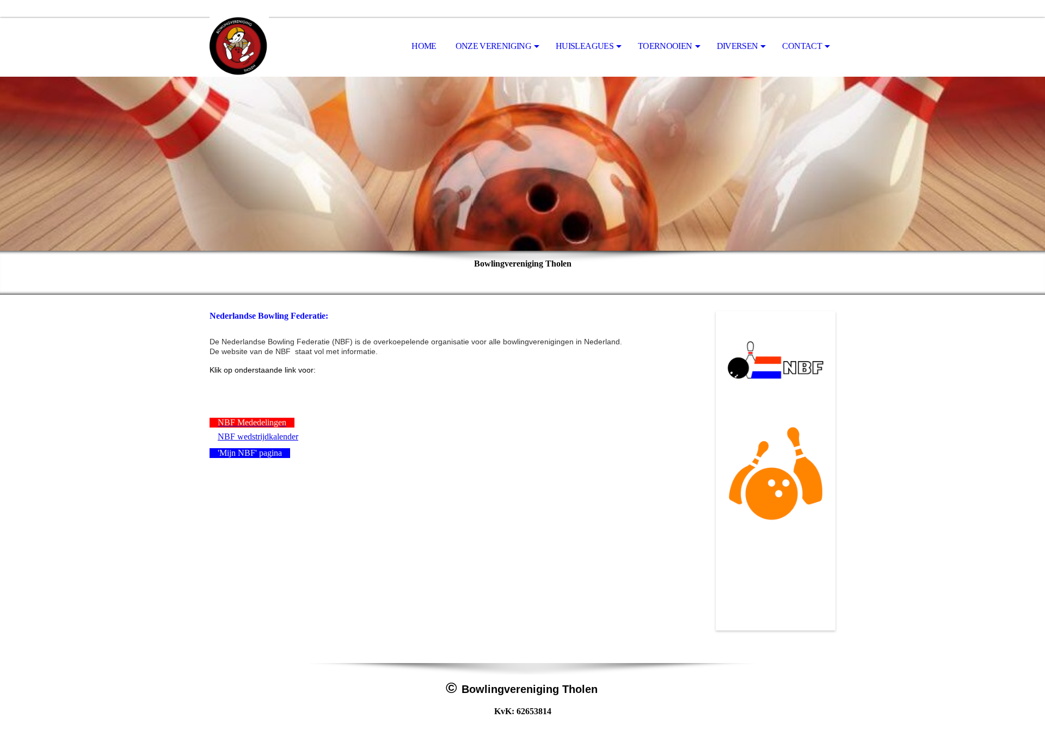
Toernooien (665, 46)
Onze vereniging (493, 46)
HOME (423, 46)
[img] (264, 47)
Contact (802, 46)
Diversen (737, 46)
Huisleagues (584, 46)
